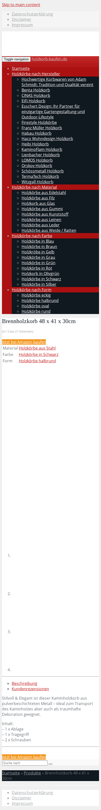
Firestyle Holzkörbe (39, 122)
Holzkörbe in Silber (39, 284)
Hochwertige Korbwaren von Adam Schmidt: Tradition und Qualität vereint (57, 82)
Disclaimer (21, 19)
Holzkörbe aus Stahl (37, 348)
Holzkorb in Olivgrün (40, 273)
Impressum (22, 24)
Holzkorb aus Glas (38, 203)
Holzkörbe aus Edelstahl (44, 192)
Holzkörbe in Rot (37, 268)
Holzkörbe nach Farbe (32, 235)
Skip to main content (21, 4)
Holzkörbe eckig (36, 295)
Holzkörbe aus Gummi (42, 208)
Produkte (32, 773)
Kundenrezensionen (30, 689)
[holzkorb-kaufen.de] (39, 50)
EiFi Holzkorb (33, 101)
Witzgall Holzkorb (37, 181)
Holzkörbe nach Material (34, 187)
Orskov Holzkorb (37, 165)
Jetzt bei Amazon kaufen (24, 342)
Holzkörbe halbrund (40, 300)
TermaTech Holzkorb (40, 176)
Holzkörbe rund (36, 311)
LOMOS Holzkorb (37, 160)
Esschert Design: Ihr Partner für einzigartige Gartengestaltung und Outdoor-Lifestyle (53, 112)
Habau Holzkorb (36, 133)
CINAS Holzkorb (36, 95)
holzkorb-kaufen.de (49, 59)
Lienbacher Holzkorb (41, 154)
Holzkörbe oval (35, 306)
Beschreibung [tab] (24, 683)
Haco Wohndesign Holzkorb (47, 138)
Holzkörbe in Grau (38, 257)
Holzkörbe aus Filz (38, 198)
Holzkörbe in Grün (38, 262)
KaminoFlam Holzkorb (42, 149)
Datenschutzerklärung (32, 14)
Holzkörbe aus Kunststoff (45, 214)
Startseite (21, 68)
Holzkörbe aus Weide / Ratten (49, 230)
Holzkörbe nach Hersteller (36, 74)
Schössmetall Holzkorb (43, 171)
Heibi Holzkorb (35, 144)
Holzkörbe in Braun (39, 246)
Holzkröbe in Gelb (38, 252)
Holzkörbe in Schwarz (41, 279)
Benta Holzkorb (36, 90)
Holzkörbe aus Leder (41, 225)
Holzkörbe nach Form (31, 289)
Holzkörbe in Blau (38, 241)
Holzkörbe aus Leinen (41, 219)
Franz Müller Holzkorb (42, 128)
